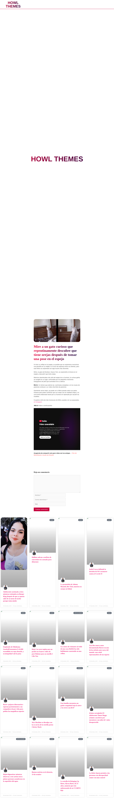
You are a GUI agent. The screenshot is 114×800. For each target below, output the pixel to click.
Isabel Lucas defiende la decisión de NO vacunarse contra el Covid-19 (98, 571)
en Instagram (38, 402)
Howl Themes (13, 4)
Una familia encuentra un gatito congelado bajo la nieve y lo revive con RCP (70, 705)
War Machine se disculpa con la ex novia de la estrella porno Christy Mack (42, 724)
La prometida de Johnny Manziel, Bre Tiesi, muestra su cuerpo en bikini (71, 586)
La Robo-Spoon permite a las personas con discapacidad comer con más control (99, 775)
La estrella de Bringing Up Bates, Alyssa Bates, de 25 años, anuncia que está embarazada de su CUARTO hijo (70, 785)
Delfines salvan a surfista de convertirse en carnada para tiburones (41, 559)
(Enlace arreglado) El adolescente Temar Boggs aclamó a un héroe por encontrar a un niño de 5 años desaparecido (99, 717)
